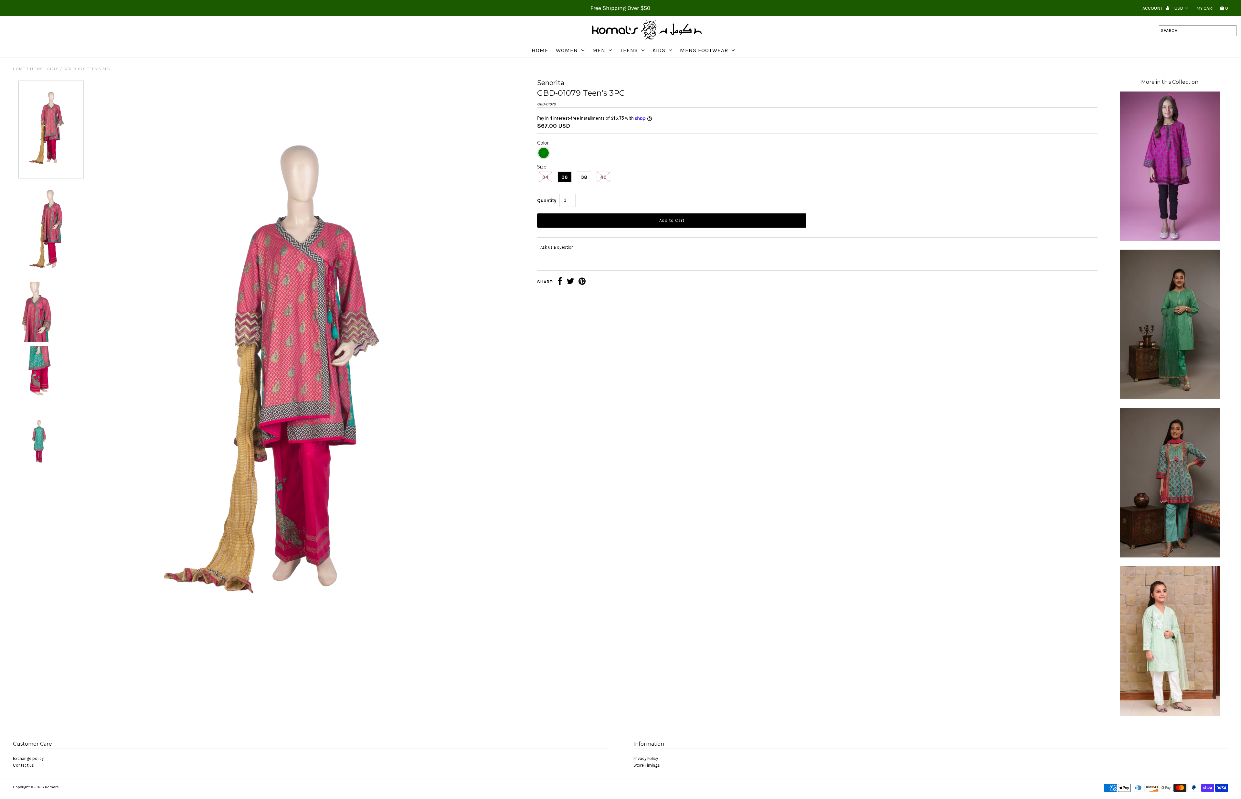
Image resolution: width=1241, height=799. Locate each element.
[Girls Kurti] (1170, 239)
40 (603, 177)
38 (584, 177)
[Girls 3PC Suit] (1170, 397)
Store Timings (646, 765)
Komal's (52, 787)
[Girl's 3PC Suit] (1170, 714)
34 (545, 177)
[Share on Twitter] (570, 282)
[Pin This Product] (582, 282)
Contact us (23, 765)
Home (540, 50)
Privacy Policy (645, 758)
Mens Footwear (704, 50)
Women (567, 50)
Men (598, 50)
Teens (629, 50)
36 (565, 177)
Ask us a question (557, 247)
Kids (658, 50)
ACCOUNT (1152, 8)
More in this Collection (1169, 82)
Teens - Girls (44, 69)
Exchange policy (28, 758)
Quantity (547, 200)
